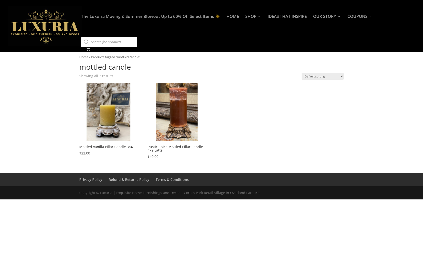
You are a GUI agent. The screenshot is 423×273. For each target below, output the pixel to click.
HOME (232, 17)
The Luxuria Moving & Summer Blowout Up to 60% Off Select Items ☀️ (150, 17)
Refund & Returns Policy (129, 179)
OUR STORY (324, 17)
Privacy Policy (90, 179)
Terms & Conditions (172, 179)
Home (83, 57)
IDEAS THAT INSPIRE (287, 17)
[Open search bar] (83, 35)
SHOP (250, 17)
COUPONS (357, 17)
